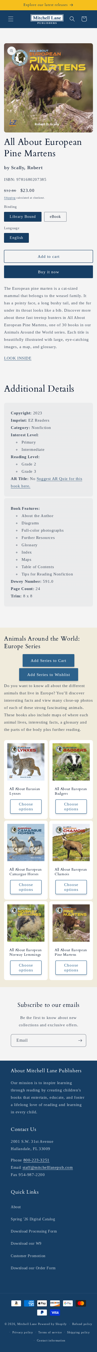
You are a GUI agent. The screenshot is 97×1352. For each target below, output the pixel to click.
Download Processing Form (34, 1231)
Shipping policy (78, 1332)
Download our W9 (26, 1243)
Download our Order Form (33, 1268)
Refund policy (82, 1324)
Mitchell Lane (27, 1324)
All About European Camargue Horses (25, 872)
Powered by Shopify (52, 1324)
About (16, 1207)
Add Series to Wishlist (48, 674)
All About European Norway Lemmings (25, 952)
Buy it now (48, 272)
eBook (55, 217)
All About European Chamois (71, 872)
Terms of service (50, 1332)
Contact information (51, 1340)
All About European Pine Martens (71, 952)
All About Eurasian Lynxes (24, 791)
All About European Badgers (71, 791)
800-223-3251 (36, 1160)
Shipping (10, 197)
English (16, 238)
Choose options (26, 806)
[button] (11, 19)
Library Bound (23, 217)
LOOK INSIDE (18, 358)
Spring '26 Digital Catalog (33, 1219)
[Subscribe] (80, 1040)
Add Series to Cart (48, 660)
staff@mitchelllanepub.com (48, 1167)
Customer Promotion (28, 1256)
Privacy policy (22, 1332)
